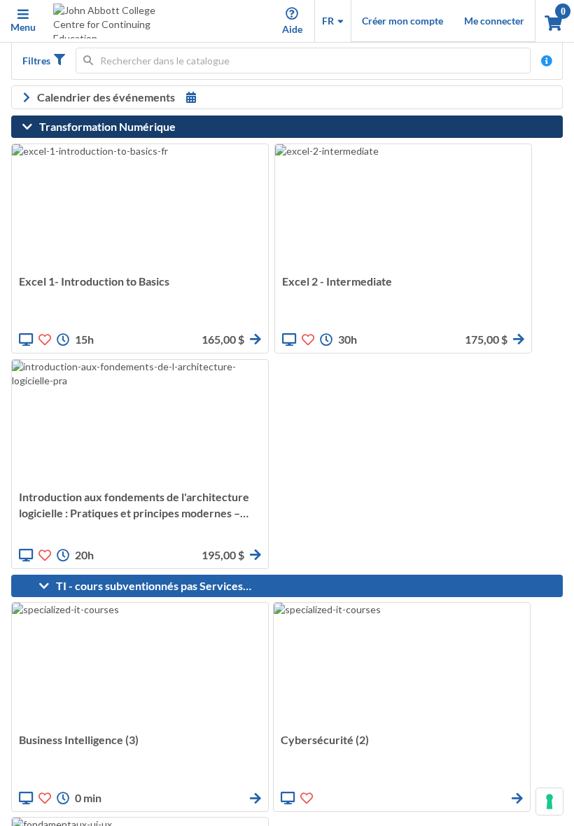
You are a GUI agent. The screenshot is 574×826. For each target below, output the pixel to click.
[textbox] (303, 60)
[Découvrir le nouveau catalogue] (546, 61)
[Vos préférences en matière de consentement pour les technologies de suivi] (549, 801)
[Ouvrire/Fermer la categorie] (30, 126)
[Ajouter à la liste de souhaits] (44, 339)
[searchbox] (303, 61)
